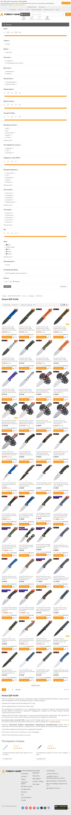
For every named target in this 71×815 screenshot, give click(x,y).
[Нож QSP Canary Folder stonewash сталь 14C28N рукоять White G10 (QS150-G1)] (27, 379)
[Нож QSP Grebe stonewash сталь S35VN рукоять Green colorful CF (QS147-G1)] (10, 535)
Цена (5, 29)
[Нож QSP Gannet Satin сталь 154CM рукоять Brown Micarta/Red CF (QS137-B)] (44, 441)
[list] (64, 305)
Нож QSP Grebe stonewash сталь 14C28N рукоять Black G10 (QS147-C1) (9, 515)
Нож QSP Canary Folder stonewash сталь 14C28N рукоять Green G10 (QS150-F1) (44, 359)
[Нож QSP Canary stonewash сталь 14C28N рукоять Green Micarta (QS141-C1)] (61, 379)
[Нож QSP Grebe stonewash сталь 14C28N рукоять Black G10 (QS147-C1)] (10, 504)
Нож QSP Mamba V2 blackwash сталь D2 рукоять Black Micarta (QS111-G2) (43, 640)
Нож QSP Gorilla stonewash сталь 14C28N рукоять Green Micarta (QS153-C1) (61, 484)
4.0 (4, 584)
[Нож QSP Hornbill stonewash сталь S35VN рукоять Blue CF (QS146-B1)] (10, 597)
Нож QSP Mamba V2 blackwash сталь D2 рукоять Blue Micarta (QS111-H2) (60, 640)
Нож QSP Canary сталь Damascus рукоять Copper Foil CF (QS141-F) (60, 422)
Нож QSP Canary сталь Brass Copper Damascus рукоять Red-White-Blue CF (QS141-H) (26, 422)
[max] (48, 808)
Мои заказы (36, 776)
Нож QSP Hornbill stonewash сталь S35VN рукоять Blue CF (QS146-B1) (9, 609)
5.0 (38, 334)
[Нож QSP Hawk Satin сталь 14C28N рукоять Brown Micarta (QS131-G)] (27, 566)
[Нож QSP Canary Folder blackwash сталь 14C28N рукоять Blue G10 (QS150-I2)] (10, 316)
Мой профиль (37, 778)
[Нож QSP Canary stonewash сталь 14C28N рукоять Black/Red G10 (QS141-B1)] (44, 379)
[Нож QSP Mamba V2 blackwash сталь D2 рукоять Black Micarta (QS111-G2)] (44, 628)
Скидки (27, 9)
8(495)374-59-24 (32, 7)
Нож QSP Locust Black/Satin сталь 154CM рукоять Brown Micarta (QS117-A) (26, 640)
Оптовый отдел (25, 789)
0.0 (4, 334)
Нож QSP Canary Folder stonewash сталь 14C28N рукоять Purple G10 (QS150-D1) (9, 390)
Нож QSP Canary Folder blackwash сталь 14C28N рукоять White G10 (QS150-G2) (10, 359)
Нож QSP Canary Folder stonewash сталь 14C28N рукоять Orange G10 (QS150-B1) (60, 359)
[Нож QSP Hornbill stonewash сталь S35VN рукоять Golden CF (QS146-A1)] (27, 597)
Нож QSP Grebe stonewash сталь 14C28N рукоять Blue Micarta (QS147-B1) (26, 515)
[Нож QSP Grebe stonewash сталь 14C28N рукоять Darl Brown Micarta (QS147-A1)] (44, 504)
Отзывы (23, 800)
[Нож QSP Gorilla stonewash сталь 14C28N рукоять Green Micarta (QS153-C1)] (61, 472)
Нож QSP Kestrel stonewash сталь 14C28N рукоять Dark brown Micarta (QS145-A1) (43, 609)
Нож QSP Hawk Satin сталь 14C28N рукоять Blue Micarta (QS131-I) (9, 578)
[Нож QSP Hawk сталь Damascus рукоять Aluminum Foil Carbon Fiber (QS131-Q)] (61, 566)
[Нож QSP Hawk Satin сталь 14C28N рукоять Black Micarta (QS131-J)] (61, 535)
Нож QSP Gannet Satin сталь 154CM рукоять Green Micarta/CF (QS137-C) (60, 453)
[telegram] (38, 808)
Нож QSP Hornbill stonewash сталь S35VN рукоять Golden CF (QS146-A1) (26, 609)
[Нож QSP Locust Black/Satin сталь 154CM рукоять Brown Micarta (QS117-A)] (27, 628)
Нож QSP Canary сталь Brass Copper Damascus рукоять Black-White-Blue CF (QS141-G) (9, 422)
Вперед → (19, 689)
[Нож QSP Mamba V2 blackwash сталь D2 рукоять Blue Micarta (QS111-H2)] (61, 628)
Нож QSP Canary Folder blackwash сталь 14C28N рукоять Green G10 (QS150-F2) (27, 328)
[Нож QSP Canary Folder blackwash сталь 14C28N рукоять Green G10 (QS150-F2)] (27, 316)
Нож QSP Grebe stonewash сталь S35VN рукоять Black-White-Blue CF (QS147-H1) (60, 515)
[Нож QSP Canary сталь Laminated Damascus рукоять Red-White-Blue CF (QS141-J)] (10, 441)
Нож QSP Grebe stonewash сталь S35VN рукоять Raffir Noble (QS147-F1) (43, 546)
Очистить (63, 286)
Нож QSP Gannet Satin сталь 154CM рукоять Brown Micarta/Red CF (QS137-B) (43, 453)
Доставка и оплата (49, 9)
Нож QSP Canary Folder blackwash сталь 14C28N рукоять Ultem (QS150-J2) (60, 328)
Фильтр (8, 24)
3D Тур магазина (26, 797)
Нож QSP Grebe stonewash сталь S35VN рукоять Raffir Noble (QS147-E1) (26, 546)
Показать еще (35, 685)
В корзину (8, 337)
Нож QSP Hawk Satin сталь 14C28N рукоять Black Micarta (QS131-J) (61, 546)
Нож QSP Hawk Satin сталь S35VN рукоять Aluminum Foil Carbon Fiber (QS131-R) (44, 578)
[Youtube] (26, 808)
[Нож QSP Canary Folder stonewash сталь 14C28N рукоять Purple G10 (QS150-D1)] (10, 379)
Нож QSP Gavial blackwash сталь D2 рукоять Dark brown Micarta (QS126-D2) (27, 484)
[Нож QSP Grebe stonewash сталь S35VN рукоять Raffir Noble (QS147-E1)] (27, 535)
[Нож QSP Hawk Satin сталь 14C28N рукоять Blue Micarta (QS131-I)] (10, 566)
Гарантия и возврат (36, 9)
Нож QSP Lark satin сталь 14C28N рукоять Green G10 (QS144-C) (9, 640)
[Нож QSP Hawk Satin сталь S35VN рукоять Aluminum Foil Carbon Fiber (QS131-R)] (44, 566)
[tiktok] (41, 808)
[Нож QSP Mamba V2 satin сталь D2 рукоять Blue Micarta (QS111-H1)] (27, 660)
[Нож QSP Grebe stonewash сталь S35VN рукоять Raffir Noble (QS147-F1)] (44, 535)
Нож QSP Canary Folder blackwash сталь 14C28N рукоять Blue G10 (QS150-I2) (9, 328)
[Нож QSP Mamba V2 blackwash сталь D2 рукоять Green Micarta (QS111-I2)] (10, 660)
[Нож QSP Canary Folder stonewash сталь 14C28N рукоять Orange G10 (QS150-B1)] (61, 348)
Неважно (17, 281)
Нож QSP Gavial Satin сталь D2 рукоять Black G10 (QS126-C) (44, 483)
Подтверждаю (66, 3)
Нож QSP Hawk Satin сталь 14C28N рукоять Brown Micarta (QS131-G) (26, 578)
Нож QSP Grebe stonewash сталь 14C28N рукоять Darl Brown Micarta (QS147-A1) (43, 515)
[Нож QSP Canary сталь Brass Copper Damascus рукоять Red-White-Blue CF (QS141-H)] (27, 410)
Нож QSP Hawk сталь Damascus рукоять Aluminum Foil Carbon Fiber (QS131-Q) (61, 578)
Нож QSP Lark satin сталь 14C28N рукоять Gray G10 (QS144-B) (60, 609)
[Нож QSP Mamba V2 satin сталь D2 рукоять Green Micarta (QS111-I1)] (44, 660)
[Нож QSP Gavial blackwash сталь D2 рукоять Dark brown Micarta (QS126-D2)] (27, 472)
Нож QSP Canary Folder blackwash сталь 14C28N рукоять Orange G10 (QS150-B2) (43, 328)
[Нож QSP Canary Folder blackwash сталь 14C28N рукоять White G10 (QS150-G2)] (10, 348)
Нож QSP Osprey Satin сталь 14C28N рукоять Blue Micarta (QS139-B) (61, 671)
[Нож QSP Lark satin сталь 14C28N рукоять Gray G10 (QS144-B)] (61, 597)
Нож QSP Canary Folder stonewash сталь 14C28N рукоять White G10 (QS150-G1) (27, 390)
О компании (12, 9)
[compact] (67, 305)
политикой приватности (18, 5)
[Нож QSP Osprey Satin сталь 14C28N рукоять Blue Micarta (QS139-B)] (61, 660)
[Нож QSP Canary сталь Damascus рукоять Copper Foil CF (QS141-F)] (61, 410)
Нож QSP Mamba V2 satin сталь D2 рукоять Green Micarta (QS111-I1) (43, 671)
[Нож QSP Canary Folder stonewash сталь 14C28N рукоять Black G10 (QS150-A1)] (27, 348)
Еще (57, 9)
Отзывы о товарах (38, 781)
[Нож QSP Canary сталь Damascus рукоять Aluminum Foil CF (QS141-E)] (44, 410)
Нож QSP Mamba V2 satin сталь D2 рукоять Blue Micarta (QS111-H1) (27, 671)
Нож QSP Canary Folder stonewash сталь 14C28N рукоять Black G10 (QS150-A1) (26, 359)
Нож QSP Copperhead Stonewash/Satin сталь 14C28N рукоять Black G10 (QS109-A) (26, 453)
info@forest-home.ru (54, 788)
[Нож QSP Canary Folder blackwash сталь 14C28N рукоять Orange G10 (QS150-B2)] (44, 316)
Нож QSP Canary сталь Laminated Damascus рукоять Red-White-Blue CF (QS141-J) (9, 453)
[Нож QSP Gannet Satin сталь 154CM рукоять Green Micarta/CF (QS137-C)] (61, 441)
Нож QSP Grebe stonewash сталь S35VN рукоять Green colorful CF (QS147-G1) (9, 546)
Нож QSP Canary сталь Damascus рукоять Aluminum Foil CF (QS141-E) (44, 422)
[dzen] (45, 808)
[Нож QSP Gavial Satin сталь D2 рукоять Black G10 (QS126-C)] (44, 472)
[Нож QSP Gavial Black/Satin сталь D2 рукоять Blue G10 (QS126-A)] (10, 472)
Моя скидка (36, 784)
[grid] (62, 305)
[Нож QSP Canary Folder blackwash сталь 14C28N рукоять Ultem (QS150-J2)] (61, 316)
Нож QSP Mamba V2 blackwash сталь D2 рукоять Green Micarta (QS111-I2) (9, 671)
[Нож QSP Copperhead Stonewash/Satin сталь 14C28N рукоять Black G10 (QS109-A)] (27, 441)
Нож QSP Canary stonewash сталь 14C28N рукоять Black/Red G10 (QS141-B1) (43, 390)
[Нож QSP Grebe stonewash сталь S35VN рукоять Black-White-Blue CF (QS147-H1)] (61, 504)
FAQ (22, 794)
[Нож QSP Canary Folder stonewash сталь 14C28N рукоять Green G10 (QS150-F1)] (44, 348)
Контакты (20, 9)
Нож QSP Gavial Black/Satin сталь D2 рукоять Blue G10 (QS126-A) (9, 484)
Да (6, 281)
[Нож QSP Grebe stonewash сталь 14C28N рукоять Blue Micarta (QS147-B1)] (27, 504)
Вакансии (24, 792)
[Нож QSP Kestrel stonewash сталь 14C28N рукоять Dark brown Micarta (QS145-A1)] (44, 597)
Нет (11, 281)
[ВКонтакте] (22, 808)
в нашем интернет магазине (59, 720)
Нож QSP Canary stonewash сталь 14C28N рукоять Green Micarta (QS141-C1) (61, 390)
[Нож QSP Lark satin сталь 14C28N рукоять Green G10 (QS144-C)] (10, 628)
